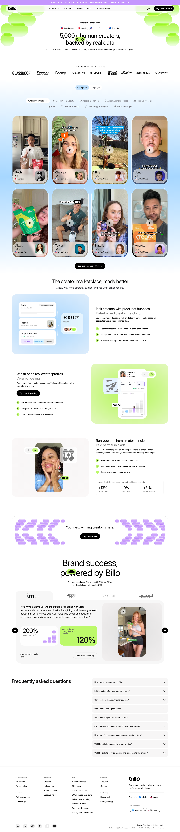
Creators (68, 8)
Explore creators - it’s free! (90, 266)
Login (147, 8)
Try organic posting (28, 393)
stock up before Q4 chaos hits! (116, 2)
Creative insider (103, 8)
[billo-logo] (12, 8)
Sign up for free (90, 536)
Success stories (84, 8)
